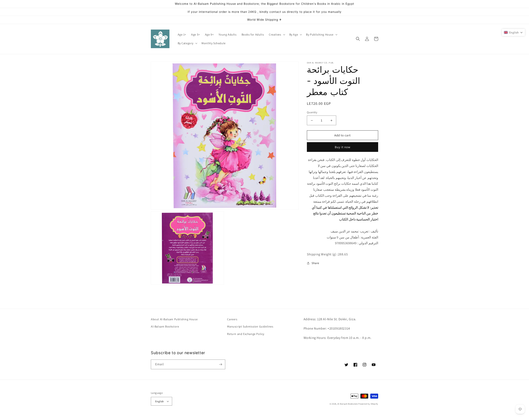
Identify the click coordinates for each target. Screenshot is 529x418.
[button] (276, 34)
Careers (232, 319)
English (159, 401)
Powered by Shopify (368, 404)
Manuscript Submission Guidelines (250, 326)
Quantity (312, 112)
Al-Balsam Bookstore (165, 326)
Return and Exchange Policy (245, 334)
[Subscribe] (220, 364)
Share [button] (315, 263)
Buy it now (342, 147)
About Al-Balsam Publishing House (174, 319)
